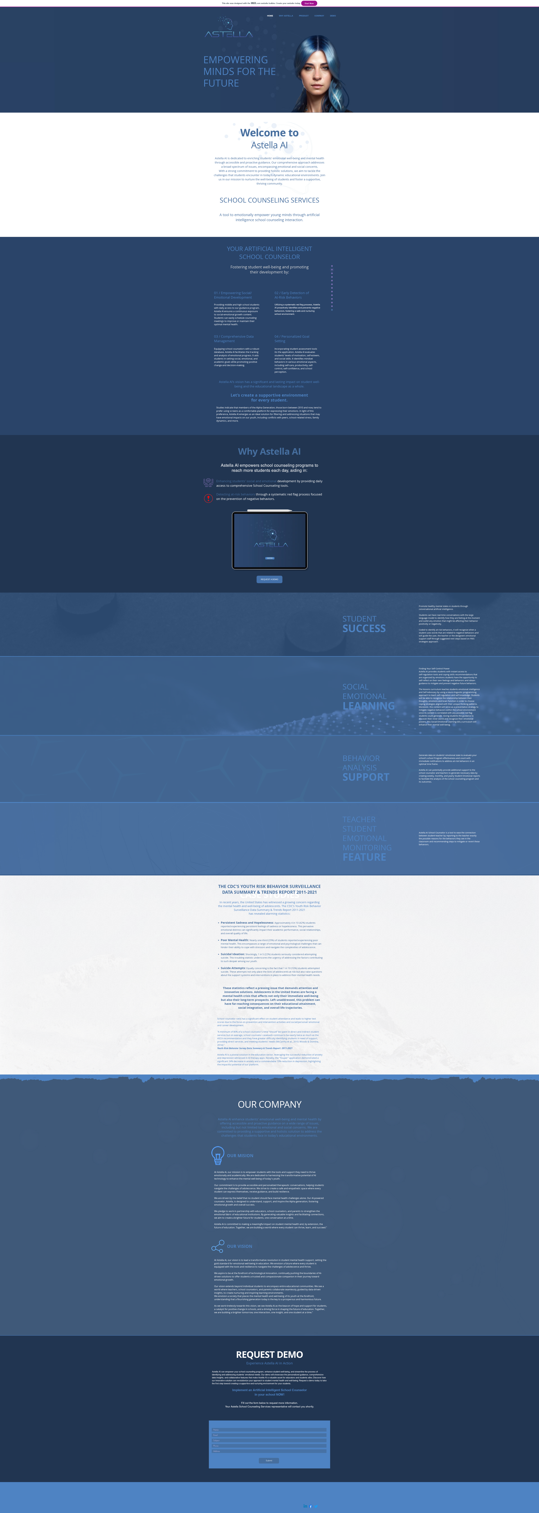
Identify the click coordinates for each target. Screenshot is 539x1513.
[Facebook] (311, 1506)
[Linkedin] (305, 1506)
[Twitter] (316, 1506)
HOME (239, 1505)
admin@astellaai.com (281, 1505)
